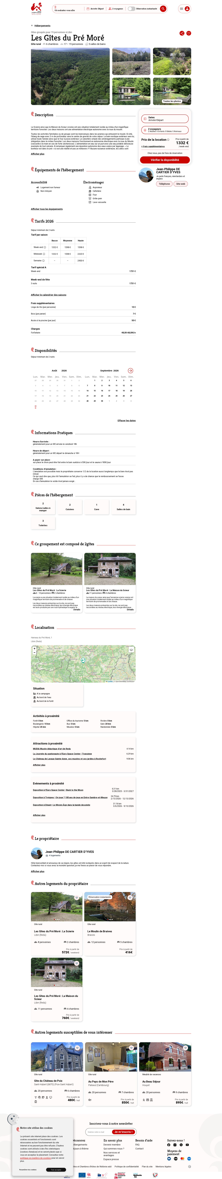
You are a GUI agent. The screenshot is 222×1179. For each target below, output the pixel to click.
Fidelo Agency (189, 1166)
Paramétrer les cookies (27, 1170)
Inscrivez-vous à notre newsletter (111, 1124)
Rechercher (163, 9)
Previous (35, 568)
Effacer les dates (127, 420)
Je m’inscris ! (123, 1132)
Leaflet (110, 681)
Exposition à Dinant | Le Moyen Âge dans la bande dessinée (61, 805)
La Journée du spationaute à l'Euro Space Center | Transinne (62, 754)
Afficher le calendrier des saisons (48, 295)
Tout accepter (56, 1170)
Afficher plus (37, 154)
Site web (180, 183)
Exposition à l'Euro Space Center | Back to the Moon (58, 790)
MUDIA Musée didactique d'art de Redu (52, 749)
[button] (83, 660)
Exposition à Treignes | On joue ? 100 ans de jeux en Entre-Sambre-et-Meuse (70, 797)
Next (77, 568)
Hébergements (42, 25)
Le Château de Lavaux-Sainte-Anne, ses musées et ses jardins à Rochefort (69, 759)
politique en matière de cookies (35, 1158)
